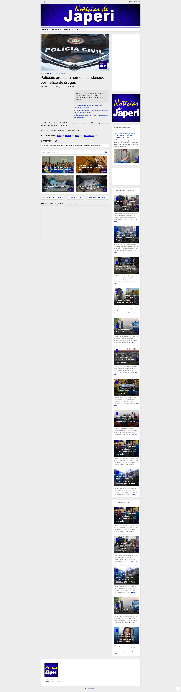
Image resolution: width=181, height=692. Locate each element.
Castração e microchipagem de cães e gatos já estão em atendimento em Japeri (125, 135)
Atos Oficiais (55, 29)
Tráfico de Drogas (59, 73)
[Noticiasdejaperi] (47, 1)
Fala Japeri (67, 29)
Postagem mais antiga (98, 197)
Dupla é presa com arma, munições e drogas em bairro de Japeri (91, 187)
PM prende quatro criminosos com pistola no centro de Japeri (126, 268)
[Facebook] (41, 1)
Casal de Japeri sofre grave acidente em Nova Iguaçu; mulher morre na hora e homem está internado (126, 449)
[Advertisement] (126, 62)
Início (46, 29)
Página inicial (75, 197)
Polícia (49, 73)
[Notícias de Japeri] (90, 25)
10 (117, 472)
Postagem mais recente (51, 197)
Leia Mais (133, 313)
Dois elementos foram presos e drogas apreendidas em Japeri (88, 106)
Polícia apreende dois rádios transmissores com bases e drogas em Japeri (91, 111)
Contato (77, 29)
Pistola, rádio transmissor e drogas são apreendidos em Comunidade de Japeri (91, 167)
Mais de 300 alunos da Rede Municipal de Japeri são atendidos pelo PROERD (57, 168)
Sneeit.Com (94, 688)
